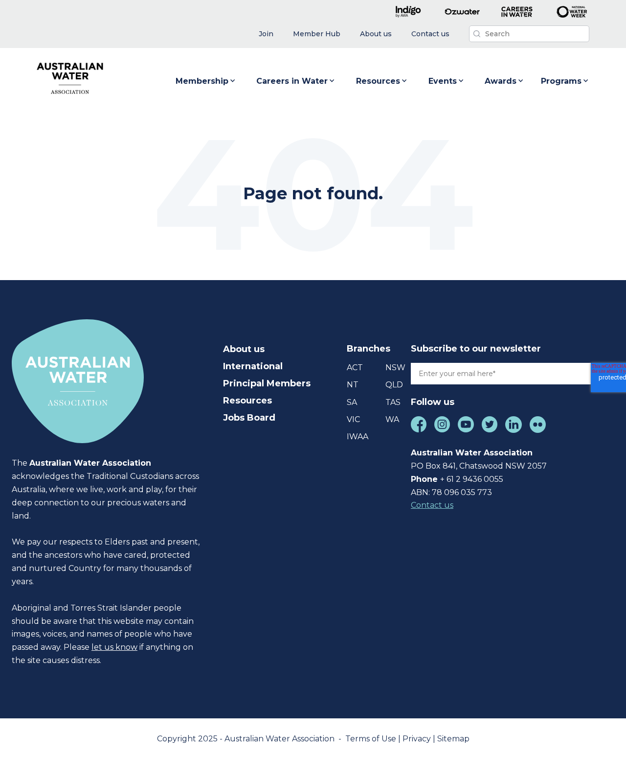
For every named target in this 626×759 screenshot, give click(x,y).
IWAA (357, 436)
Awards (500, 81)
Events (442, 81)
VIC (353, 419)
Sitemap (453, 738)
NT (352, 384)
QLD (394, 384)
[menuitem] (266, 34)
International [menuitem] (253, 366)
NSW (395, 367)
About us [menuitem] (244, 349)
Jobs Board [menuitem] (249, 417)
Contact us (432, 505)
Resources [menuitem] (247, 400)
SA (352, 402)
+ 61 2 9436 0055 (471, 479)
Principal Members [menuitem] (267, 383)
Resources (378, 81)
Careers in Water (292, 81)
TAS (393, 402)
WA (392, 419)
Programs (561, 81)
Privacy (417, 738)
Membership (202, 81)
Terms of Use (371, 738)
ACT (355, 367)
